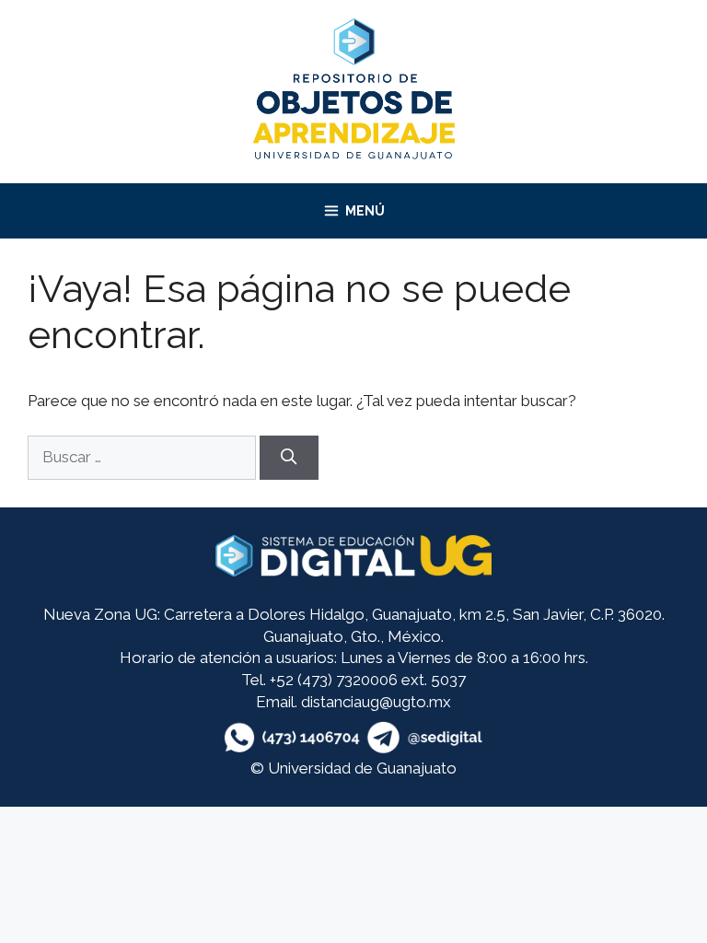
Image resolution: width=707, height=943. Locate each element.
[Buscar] (289, 458)
